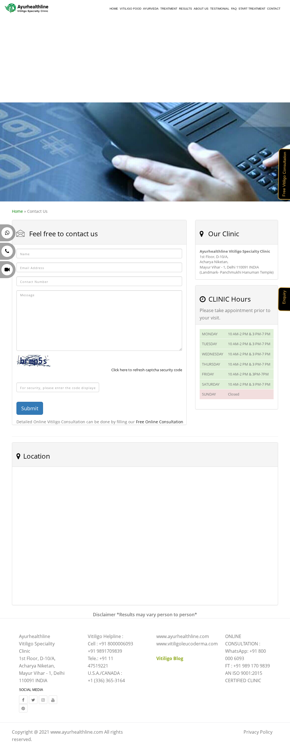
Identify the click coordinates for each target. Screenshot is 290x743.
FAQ (234, 8)
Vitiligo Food (130, 8)
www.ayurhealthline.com (76, 732)
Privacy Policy (258, 732)
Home (114, 8)
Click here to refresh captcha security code (146, 369)
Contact (273, 8)
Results (185, 8)
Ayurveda (151, 8)
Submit (29, 408)
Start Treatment (251, 8)
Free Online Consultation (159, 421)
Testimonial (219, 8)
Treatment (168, 8)
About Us (201, 8)
